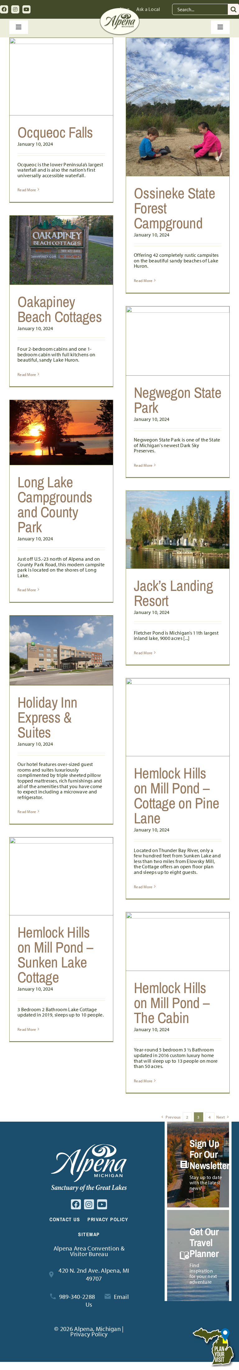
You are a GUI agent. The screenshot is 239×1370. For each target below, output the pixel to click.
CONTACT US (64, 1219)
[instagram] (15, 9)
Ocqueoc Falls (55, 132)
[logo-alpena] (119, 11)
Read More (26, 189)
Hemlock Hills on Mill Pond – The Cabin (171, 1003)
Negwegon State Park (177, 399)
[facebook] (4, 9)
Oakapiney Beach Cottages (59, 309)
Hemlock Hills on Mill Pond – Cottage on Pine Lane (176, 795)
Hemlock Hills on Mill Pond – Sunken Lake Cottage (55, 954)
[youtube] (26, 9)
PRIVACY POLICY (107, 1219)
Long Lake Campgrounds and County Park (54, 504)
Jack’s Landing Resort (173, 593)
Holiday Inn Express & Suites (47, 717)
